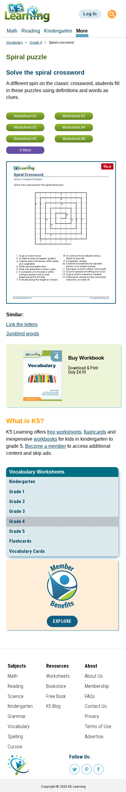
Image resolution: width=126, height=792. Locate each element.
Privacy (92, 716)
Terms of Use (98, 726)
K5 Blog (53, 706)
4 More (25, 150)
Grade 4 (17, 521)
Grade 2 (17, 501)
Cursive (15, 747)
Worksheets (58, 676)
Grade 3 (17, 511)
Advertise (94, 736)
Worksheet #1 (25, 116)
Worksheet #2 (73, 116)
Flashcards (20, 541)
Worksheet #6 (73, 139)
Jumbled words (22, 333)
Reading (15, 686)
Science (16, 696)
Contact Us (96, 706)
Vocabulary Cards (27, 551)
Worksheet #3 (25, 127)
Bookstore (56, 686)
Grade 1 (17, 491)
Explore (62, 621)
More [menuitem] (82, 30)
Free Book (56, 696)
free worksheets (64, 432)
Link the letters (22, 324)
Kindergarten (22, 481)
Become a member (45, 446)
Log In (90, 14)
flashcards (95, 432)
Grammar (17, 716)
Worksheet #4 (73, 127)
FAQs (90, 696)
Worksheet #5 (25, 139)
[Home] (27, 12)
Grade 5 (17, 531)
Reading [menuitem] (30, 30)
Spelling (15, 736)
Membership (97, 686)
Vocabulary (14, 42)
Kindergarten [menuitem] (58, 30)
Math (12, 676)
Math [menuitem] (12, 30)
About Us (94, 676)
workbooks (45, 439)
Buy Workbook (86, 358)
